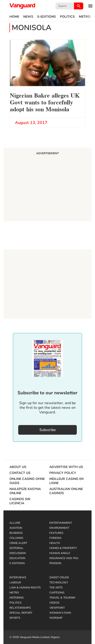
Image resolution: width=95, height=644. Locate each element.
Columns (16, 538)
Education (17, 558)
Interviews (17, 577)
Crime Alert (18, 543)
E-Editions (46, 17)
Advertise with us (66, 467)
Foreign (55, 538)
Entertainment (60, 523)
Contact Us (19, 473)
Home (14, 17)
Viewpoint (57, 608)
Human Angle (59, 553)
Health (54, 543)
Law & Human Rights (25, 587)
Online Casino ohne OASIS (27, 481)
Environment (59, 528)
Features (56, 533)
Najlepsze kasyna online (25, 491)
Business (16, 533)
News (28, 17)
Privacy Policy (62, 473)
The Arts (55, 587)
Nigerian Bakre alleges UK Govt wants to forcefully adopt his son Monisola (45, 101)
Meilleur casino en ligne (66, 481)
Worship (55, 618)
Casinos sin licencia (19, 501)
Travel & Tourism (62, 597)
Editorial (16, 548)
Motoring (16, 597)
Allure (14, 523)
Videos (54, 603)
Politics (67, 17)
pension (55, 563)
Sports (14, 618)
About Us (17, 467)
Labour (15, 582)
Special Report (20, 613)
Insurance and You (63, 558)
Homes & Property (63, 548)
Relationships (20, 608)
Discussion (17, 553)
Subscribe (47, 429)
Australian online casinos (66, 491)
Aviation (15, 528)
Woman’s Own (60, 613)
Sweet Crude (59, 577)
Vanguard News (22, 6)
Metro (84, 17)
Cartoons (56, 592)
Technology (58, 582)
